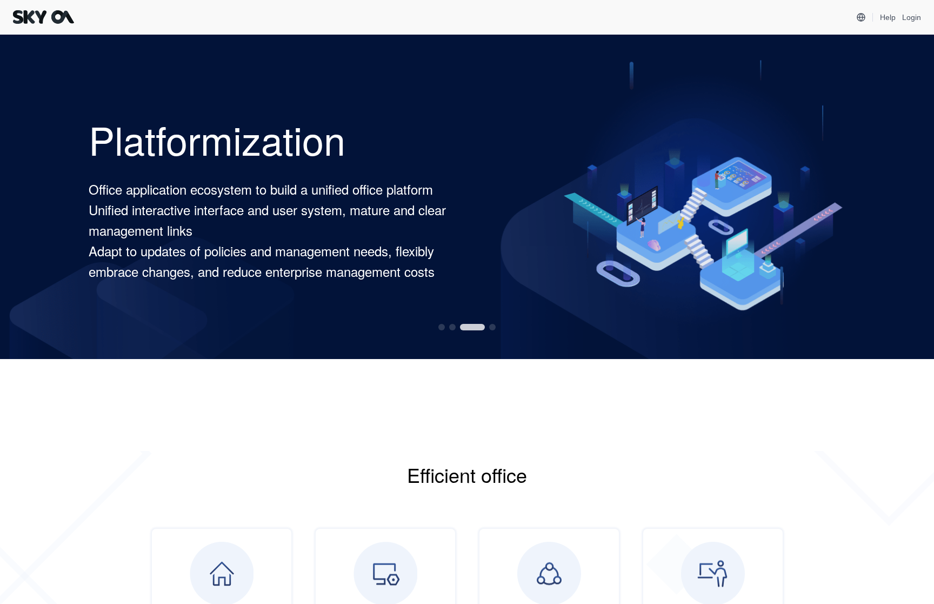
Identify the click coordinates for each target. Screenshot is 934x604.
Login (911, 17)
